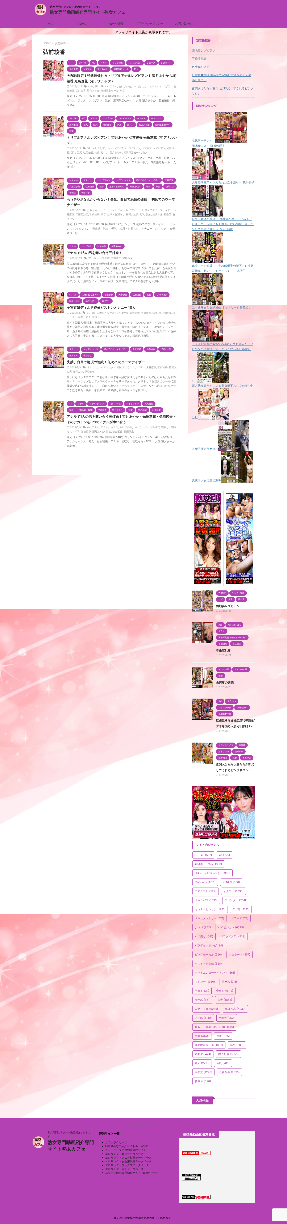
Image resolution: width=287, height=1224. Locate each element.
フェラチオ (239, 954)
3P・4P (99, 86)
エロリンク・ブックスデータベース (127, 1165)
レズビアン (166, 86)
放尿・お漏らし (116, 214)
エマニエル (205, 891)
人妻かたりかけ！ (107, 312)
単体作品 (235, 1008)
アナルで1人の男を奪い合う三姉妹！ (94, 253)
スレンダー (235, 900)
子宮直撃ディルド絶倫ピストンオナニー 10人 (101, 307)
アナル (113, 86)
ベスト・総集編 (208, 963)
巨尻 (79, 152)
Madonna (205, 882)
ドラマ (239, 918)
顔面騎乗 (129, 431)
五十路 (203, 999)
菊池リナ (97, 317)
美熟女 (203, 1072)
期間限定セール (109, 90)
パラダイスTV (232, 936)
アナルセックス (109, 427)
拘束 (97, 152)
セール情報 (116, 23)
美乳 (223, 1063)
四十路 (203, 1017)
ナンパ (203, 927)
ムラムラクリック (116, 1142)
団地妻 (227, 1017)
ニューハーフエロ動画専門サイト (125, 1150)
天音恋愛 (135, 312)
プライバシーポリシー (149, 23)
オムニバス (206, 900)
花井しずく (84, 317)
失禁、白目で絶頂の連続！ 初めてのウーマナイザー (106, 362)
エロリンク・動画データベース (124, 1153)
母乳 (142, 214)
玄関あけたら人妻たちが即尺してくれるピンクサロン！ (223, 90)
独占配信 (117, 431)
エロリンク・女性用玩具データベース (128, 1161)
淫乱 (237, 1045)
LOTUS (91, 312)
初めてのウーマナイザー (159, 210)
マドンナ (205, 981)
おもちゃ (92, 210)
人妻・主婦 (206, 1008)
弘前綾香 (81, 90)
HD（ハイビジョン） (212, 873)
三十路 (229, 981)
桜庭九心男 (132, 214)
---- (90, 86)
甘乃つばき (165, 312)
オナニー (103, 210)
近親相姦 (229, 1072)
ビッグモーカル (208, 954)
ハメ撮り (204, 936)
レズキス (154, 86)
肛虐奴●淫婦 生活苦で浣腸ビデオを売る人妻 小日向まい (221, 77)
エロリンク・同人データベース (124, 1169)
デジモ (240, 909)
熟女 (122, 90)
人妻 (224, 999)
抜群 (103, 214)
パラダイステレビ (210, 945)
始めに (82, 23)
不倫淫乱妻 (199, 58)
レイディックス (135, 210)
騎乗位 (203, 1081)
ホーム (49, 23)
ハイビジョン (139, 86)
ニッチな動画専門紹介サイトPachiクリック (132, 1172)
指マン (104, 152)
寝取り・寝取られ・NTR (214, 1027)
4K (106, 86)
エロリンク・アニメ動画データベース (128, 1157)
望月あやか (93, 90)
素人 (202, 1063)
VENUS (231, 882)
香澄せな (89, 371)
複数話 (167, 214)
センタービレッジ (210, 909)
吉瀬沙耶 (123, 312)
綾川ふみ (158, 214)
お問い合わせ (183, 23)
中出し (224, 990)
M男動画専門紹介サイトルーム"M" (126, 1146)
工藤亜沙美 (82, 214)
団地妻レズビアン (203, 50)
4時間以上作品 (208, 864)
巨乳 (73, 152)
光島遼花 (155, 427)
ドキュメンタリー (209, 918)
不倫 (202, 990)
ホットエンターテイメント (215, 972)
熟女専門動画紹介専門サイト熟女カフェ (87, 12)
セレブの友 (124, 86)
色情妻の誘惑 (200, 67)
